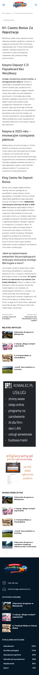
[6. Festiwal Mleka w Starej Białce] (7, 358)
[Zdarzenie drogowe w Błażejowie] (7, 334)
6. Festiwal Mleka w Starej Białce (22, 356)
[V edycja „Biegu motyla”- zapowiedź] (7, 346)
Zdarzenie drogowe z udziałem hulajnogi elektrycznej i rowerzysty (25, 544)
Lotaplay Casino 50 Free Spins (9, 317)
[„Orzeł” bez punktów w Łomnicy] (7, 369)
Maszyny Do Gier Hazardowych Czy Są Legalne (29, 318)
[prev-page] (3, 552)
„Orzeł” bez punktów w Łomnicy (24, 368)
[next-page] (7, 552)
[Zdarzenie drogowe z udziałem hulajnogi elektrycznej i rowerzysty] (7, 545)
